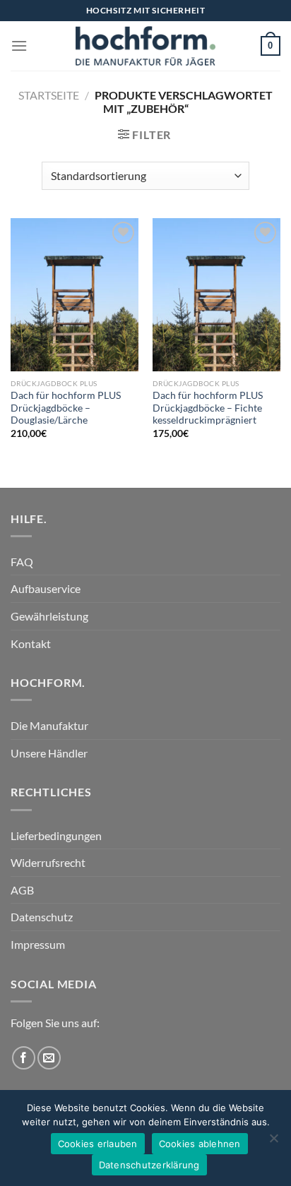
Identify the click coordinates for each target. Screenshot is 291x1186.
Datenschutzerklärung (149, 1164)
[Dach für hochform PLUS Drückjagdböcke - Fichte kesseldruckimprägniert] (216, 294)
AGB (22, 890)
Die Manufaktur (49, 725)
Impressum (38, 944)
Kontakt (31, 643)
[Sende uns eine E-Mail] (49, 1058)
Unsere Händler (49, 753)
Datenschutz (42, 916)
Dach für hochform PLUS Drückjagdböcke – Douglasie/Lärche (66, 408)
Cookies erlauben (98, 1143)
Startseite (48, 95)
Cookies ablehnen (200, 1143)
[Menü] (19, 45)
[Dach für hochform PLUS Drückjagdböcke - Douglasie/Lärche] (74, 294)
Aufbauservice (46, 588)
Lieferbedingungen (56, 835)
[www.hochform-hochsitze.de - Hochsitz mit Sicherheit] (145, 46)
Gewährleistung (49, 616)
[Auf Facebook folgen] (23, 1058)
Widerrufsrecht (48, 862)
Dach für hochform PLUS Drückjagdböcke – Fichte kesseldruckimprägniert (208, 408)
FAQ (22, 561)
